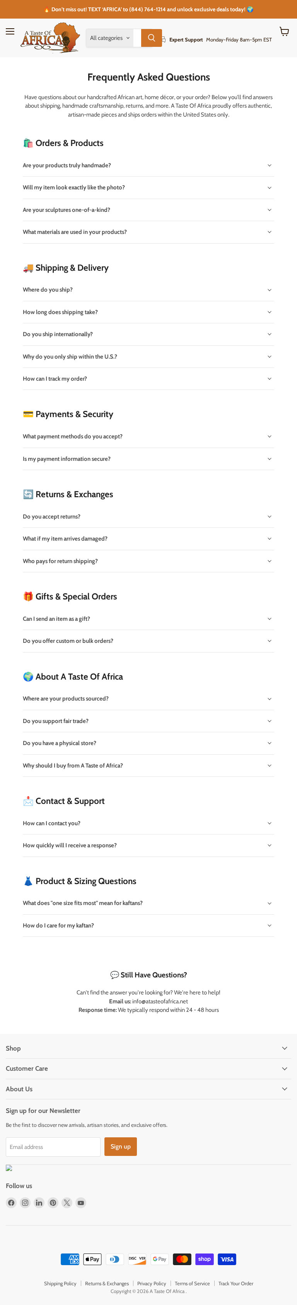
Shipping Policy (60, 1283)
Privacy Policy (151, 1283)
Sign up (121, 1146)
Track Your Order (235, 1283)
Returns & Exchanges (107, 1283)
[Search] (151, 38)
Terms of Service (192, 1283)
